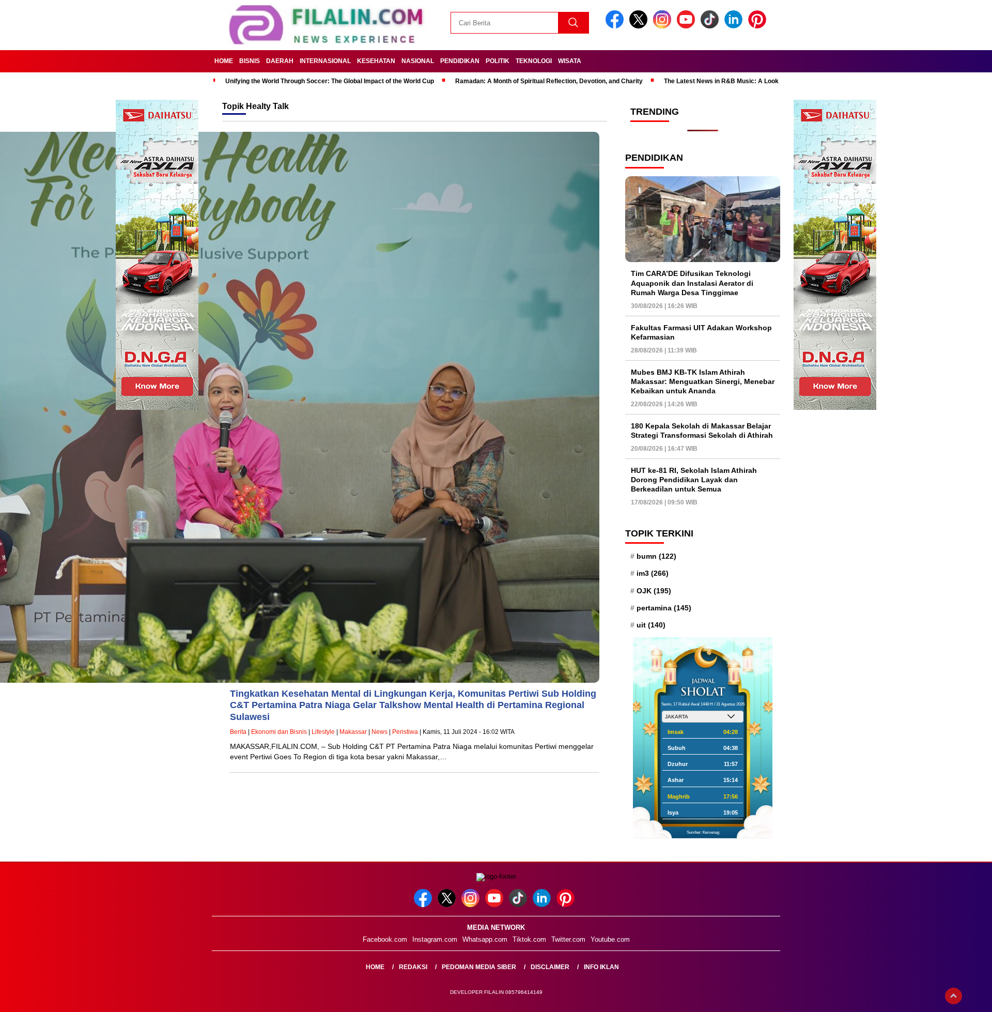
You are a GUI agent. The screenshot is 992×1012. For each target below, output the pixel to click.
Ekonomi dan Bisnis (279, 731)
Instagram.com (434, 939)
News (379, 731)
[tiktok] (711, 26)
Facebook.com (385, 939)
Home (223, 61)
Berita (238, 731)
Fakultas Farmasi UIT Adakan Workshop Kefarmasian (701, 332)
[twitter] (640, 26)
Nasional (417, 61)
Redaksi (413, 967)
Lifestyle (323, 731)
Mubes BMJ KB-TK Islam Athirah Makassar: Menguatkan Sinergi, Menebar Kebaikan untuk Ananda (702, 381)
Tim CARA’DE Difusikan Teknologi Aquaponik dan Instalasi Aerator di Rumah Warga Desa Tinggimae (692, 282)
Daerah (279, 61)
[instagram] (664, 26)
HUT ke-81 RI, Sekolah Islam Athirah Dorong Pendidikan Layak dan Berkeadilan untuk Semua (694, 479)
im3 (653, 573)
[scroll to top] (953, 996)
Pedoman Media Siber (479, 967)
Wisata (569, 61)
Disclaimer (550, 967)
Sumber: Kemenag (703, 832)
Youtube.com (610, 939)
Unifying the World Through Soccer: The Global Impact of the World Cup (329, 81)
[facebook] (616, 26)
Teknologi (534, 61)
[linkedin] (735, 26)
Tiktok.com (529, 939)
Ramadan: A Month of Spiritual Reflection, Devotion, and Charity (549, 81)
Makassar (353, 731)
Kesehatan (376, 61)
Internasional (325, 61)
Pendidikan (459, 61)
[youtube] (688, 26)
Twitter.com (568, 939)
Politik (497, 61)
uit (651, 625)
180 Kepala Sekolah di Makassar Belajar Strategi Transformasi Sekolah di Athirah (702, 430)
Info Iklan (601, 967)
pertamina (664, 608)
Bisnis (249, 61)
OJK (654, 591)
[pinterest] (759, 26)
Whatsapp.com (484, 939)
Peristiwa (405, 731)
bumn (656, 556)
